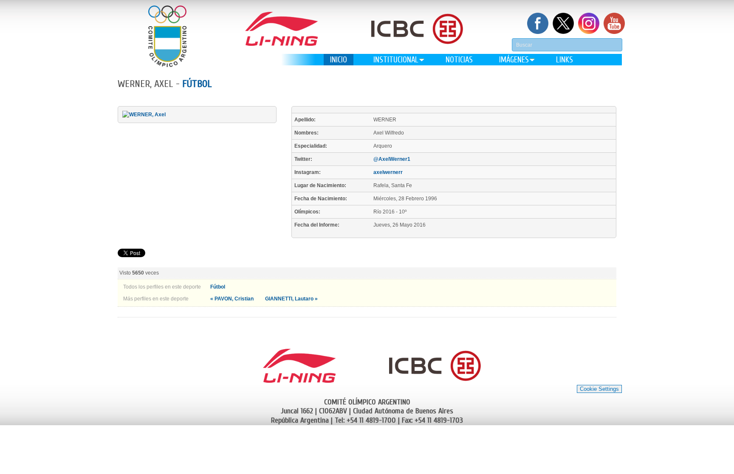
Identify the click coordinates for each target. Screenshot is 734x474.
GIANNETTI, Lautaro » (291, 299)
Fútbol (197, 84)
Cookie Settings (599, 389)
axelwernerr (388, 172)
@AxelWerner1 (391, 159)
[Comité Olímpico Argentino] (167, 36)
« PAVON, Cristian (232, 299)
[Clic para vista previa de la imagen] (144, 115)
